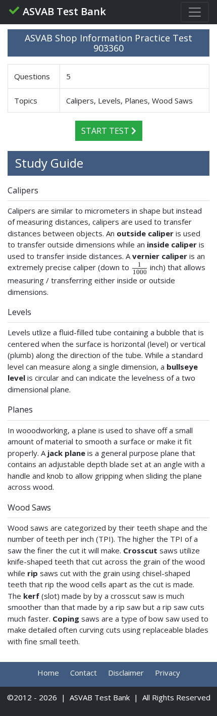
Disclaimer (126, 673)
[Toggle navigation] (195, 12)
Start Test (106, 130)
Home (48, 673)
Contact (83, 673)
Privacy (167, 673)
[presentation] (139, 268)
